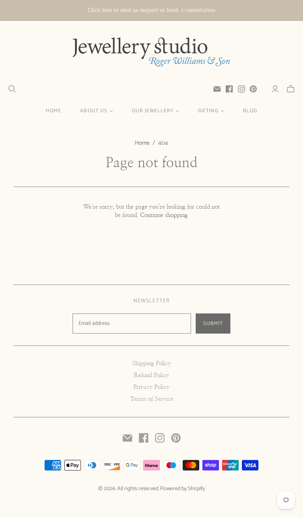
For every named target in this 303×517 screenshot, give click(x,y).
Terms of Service (151, 399)
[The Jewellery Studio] (151, 53)
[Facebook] (229, 88)
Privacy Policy (151, 387)
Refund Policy (151, 375)
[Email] (217, 88)
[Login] (275, 89)
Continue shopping (164, 215)
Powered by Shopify (182, 488)
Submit (213, 323)
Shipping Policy (151, 363)
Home (53, 111)
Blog (250, 111)
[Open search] (12, 89)
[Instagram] (241, 88)
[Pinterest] (253, 88)
